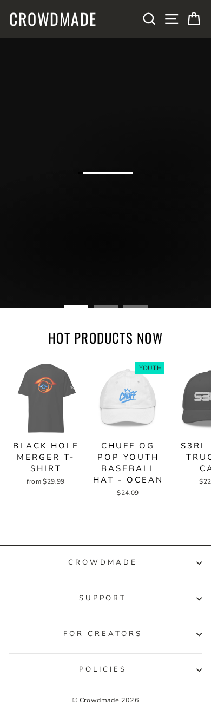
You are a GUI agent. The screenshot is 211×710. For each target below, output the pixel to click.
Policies (103, 669)
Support (103, 598)
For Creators (102, 634)
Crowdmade (53, 19)
